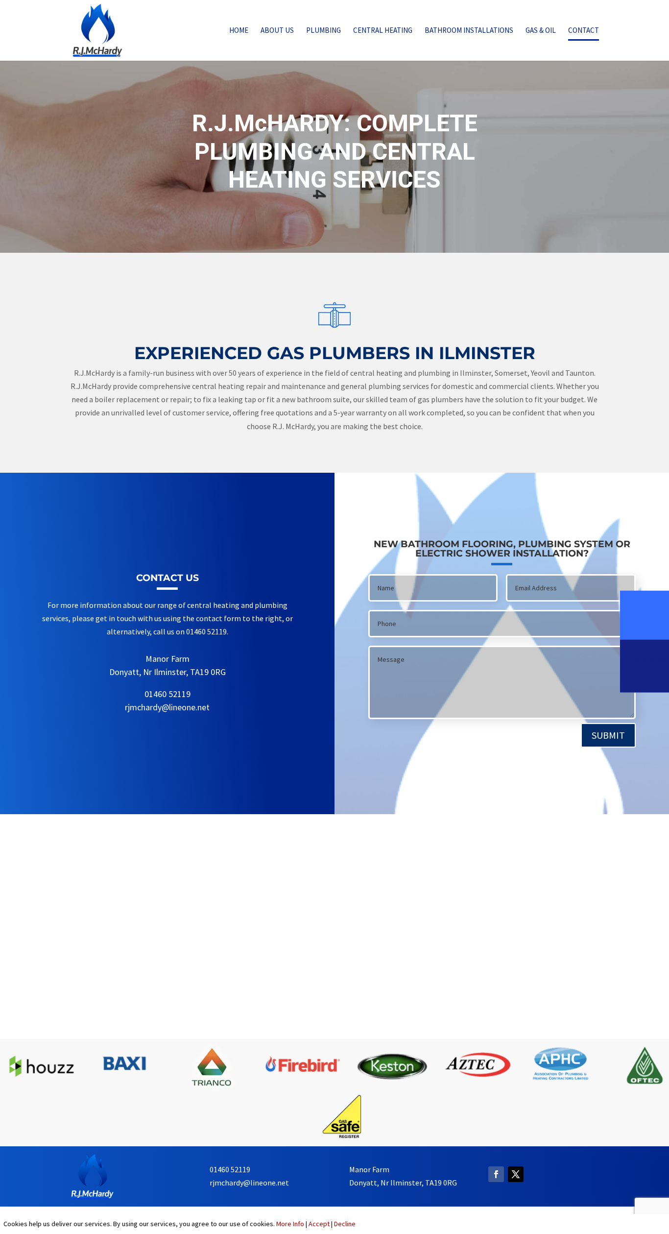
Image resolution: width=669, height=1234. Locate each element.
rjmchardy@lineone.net (167, 707)
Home (238, 31)
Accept (319, 1223)
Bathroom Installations (469, 31)
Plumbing (323, 31)
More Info (290, 1223)
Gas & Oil (541, 31)
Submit (608, 735)
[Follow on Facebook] (496, 1174)
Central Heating (382, 31)
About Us (277, 31)
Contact (583, 31)
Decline (345, 1223)
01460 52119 (167, 694)
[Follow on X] (516, 1174)
